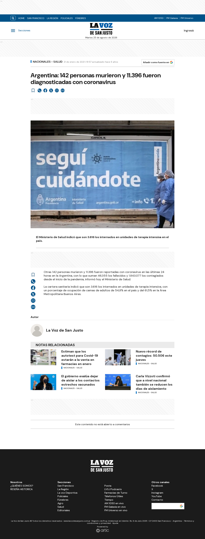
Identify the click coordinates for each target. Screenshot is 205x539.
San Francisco (35, 18)
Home (21, 18)
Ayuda (115, 523)
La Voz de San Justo (64, 330)
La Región (52, 18)
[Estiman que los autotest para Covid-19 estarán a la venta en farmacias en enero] (43, 357)
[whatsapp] (39, 90)
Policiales (67, 18)
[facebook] (45, 90)
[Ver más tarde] (33, 90)
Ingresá (189, 30)
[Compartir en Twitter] (51, 90)
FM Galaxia (172, 18)
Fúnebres (80, 18)
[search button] (13, 18)
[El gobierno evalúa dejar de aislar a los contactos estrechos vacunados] (43, 382)
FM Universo (187, 18)
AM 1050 (159, 18)
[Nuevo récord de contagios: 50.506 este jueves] (118, 357)
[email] (57, 90)
